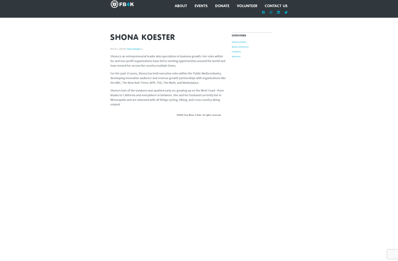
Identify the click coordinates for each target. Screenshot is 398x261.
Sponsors (236, 57)
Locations (236, 52)
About (181, 6)
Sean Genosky (133, 49)
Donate (222, 6)
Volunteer (247, 6)
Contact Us (276, 6)
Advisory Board (239, 42)
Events (201, 6)
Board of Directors (240, 47)
